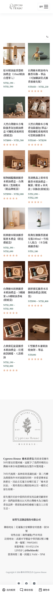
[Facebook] (26, 583)
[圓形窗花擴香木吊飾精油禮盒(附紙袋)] (39, 272)
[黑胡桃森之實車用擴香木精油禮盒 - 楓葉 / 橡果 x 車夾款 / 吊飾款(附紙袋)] (39, 161)
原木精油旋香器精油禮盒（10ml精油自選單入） (14, 74)
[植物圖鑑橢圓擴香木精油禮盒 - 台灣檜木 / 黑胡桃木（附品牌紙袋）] (14, 161)
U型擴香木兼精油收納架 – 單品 (38, 348)
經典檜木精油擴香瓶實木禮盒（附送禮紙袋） (13, 238)
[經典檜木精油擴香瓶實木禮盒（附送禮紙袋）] (14, 218)
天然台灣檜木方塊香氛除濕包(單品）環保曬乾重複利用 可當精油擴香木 (38, 129)
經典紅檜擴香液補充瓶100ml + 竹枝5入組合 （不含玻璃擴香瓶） (38, 240)
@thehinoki (31, 550)
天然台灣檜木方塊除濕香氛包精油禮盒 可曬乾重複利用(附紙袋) (13, 129)
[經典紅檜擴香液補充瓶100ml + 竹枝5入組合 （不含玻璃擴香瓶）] (39, 218)
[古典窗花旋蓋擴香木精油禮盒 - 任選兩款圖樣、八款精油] (14, 329)
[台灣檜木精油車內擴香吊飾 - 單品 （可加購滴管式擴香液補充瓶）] (39, 54)
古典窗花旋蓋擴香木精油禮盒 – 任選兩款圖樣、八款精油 (13, 351)
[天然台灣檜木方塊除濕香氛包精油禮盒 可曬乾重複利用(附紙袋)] (14, 107)
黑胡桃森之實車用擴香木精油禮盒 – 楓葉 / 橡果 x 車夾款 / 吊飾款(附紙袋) (39, 183)
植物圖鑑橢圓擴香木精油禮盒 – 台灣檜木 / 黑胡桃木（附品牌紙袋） (13, 183)
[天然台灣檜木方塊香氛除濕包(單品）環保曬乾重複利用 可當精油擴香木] (39, 107)
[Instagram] (34, 583)
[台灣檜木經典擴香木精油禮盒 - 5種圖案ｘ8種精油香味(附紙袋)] (14, 272)
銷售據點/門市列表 (32, 535)
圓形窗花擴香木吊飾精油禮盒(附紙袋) (38, 292)
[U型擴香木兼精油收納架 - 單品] (39, 329)
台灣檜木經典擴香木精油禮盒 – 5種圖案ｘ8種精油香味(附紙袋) (14, 294)
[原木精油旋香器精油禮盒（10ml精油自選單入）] (14, 54)
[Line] (19, 583)
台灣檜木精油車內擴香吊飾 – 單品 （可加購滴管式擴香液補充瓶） (38, 75)
